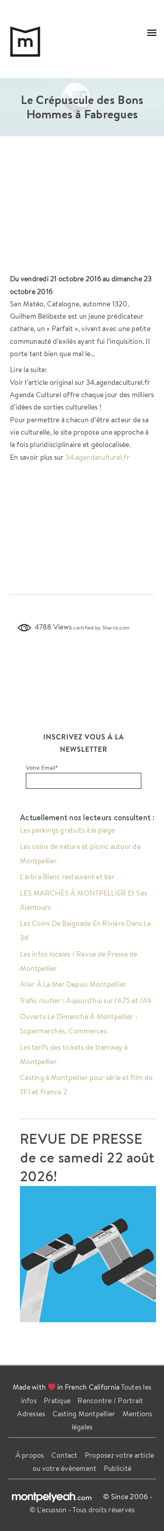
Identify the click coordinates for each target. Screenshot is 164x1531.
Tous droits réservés (103, 1509)
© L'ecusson (48, 1509)
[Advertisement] (82, 209)
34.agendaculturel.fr (97, 457)
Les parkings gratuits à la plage (67, 830)
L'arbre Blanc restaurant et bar (67, 876)
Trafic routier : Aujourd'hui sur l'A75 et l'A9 (86, 1000)
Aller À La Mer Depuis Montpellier (73, 984)
